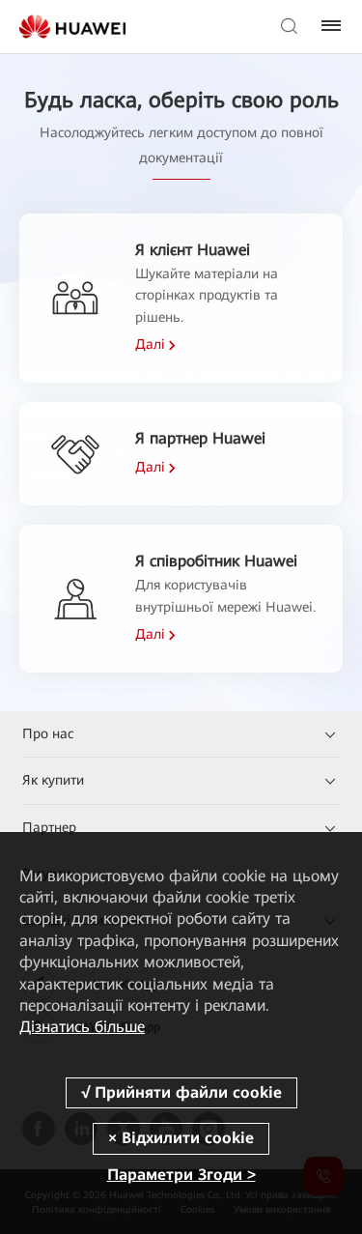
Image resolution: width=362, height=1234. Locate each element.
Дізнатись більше (82, 1027)
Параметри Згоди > (181, 1174)
